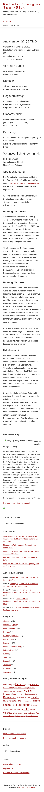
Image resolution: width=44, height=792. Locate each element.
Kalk (36, 694)
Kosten (28, 697)
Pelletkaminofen (26, 701)
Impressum (8, 768)
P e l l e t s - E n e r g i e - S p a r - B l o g (21, 5)
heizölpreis (28, 694)
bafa (14, 684)
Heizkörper (19, 691)
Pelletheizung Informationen (15, 738)
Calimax (34, 684)
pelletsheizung (22, 704)
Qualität (5, 709)
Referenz (11, 709)
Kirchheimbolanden (21, 697)
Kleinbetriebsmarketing (12, 646)
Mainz (5, 701)
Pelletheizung (14, 701)
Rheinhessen (19, 709)
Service (32, 709)
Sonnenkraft (7, 661)
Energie (12, 688)
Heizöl (22, 694)
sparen (27, 713)
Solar (5, 657)
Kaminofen (7, 643)
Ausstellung (7, 684)
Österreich (34, 716)
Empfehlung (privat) (10, 625)
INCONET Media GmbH (26, 787)
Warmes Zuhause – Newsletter (16, 773)
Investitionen (8, 639)
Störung (32, 713)
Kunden (35, 697)
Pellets (7, 704)
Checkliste (6, 687)
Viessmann (6, 716)
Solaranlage (13, 713)
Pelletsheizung (9, 650)
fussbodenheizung (21, 688)
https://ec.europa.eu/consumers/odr (24, 183)
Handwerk (6, 691)
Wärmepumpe (20, 716)
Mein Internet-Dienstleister (14, 734)
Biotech (20, 684)
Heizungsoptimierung (11, 636)
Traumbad (7, 665)
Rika (26, 709)
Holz (33, 694)
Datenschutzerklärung (12, 764)
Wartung (12, 716)
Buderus (27, 684)
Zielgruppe (28, 716)
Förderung (31, 688)
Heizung (6, 632)
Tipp (37, 713)
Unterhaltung (8, 668)
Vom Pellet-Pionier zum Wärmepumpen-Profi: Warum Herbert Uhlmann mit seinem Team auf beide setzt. (20, 538)
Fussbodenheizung (10, 628)
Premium (35, 705)
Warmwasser (8, 672)
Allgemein (7, 621)
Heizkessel (12, 691)
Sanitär (6, 654)
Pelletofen (36, 701)
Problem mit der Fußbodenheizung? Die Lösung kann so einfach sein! (21, 592)
